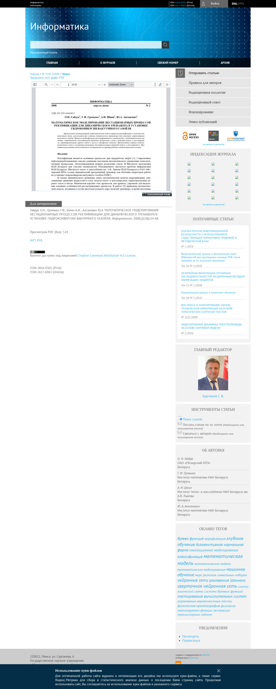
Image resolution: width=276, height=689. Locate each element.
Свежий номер (168, 62)
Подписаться (191, 640)
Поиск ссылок (192, 419)
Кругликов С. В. (213, 396)
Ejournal (193, 657)
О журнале (107, 62)
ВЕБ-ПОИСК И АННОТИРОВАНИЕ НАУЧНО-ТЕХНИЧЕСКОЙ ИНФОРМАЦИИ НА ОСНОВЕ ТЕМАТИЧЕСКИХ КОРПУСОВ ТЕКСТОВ (207, 308)
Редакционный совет (204, 102)
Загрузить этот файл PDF (47, 78)
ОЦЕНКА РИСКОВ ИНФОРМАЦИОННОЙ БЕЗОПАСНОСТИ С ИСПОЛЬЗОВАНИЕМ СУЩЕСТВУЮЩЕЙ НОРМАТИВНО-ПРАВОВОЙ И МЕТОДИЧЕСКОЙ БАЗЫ (209, 236)
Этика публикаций (203, 122)
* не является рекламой (213, 144)
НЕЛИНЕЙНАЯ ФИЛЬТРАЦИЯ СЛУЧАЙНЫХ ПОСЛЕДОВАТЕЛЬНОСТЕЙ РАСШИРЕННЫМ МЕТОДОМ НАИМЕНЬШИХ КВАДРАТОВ (213, 276)
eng (234, 3)
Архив (225, 62)
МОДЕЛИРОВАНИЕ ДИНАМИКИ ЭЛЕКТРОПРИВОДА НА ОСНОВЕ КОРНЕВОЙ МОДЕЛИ (211, 326)
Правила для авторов (205, 83)
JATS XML (36, 240)
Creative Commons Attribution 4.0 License (107, 255)
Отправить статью (204, 73)
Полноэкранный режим (153, 194)
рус (241, 3)
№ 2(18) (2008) (51, 74)
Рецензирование (201, 112)
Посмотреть (190, 636)
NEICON (206, 654)
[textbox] (96, 45)
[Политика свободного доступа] (190, 136)
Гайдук (66, 74)
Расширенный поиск (43, 52)
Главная (52, 62)
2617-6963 (180, 5)
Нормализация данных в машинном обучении (208, 292)
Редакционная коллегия (207, 92)
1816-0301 (180, 2)
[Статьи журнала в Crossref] (213, 136)
